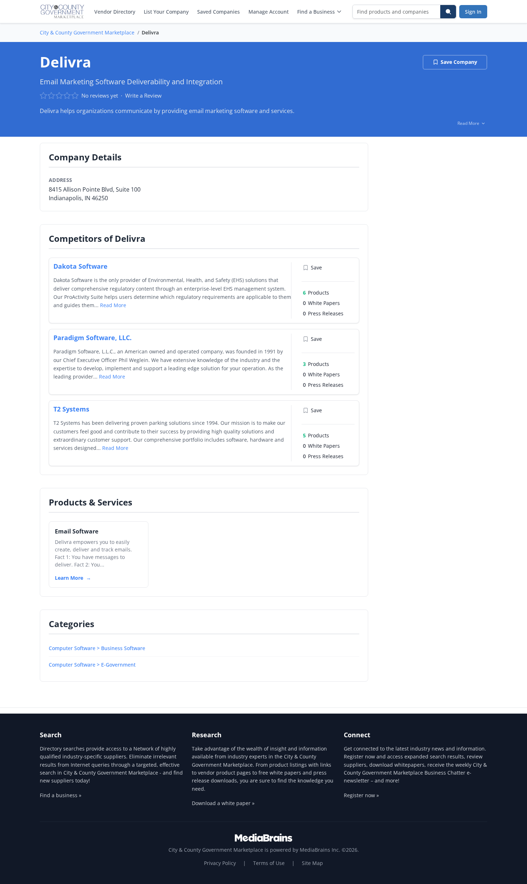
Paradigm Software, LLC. (92, 337)
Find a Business (316, 11)
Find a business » (60, 795)
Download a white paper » (223, 803)
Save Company (459, 61)
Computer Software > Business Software (97, 648)
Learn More (69, 577)
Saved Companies (218, 11)
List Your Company (166, 11)
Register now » (361, 795)
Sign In (473, 11)
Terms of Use (269, 863)
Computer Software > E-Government (92, 664)
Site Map (312, 863)
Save (316, 267)
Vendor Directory (114, 11)
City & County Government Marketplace (87, 32)
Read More (113, 305)
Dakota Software (80, 266)
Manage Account (268, 11)
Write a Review (143, 95)
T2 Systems (71, 409)
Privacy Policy (220, 863)
